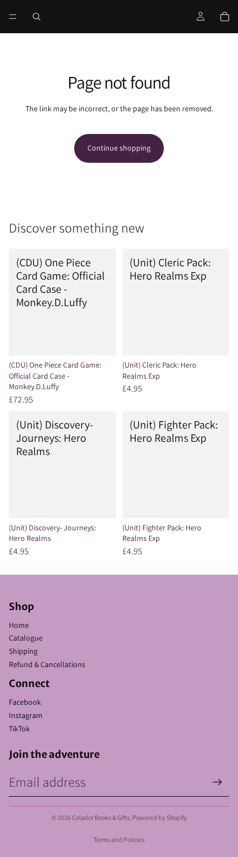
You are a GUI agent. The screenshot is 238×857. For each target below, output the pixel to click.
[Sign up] (217, 782)
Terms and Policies (119, 839)
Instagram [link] (26, 715)
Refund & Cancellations (47, 664)
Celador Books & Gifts (101, 817)
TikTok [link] (19, 729)
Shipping (23, 651)
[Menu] (12, 16)
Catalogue (26, 638)
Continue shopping (119, 148)
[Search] (36, 16)
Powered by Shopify (159, 817)
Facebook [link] (25, 702)
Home (19, 625)
